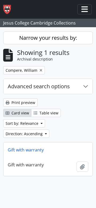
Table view (48, 112)
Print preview (22, 102)
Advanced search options (39, 86)
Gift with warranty (26, 150)
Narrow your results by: (48, 37)
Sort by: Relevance (22, 123)
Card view (19, 112)
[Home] (9, 9)
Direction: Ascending (25, 133)
